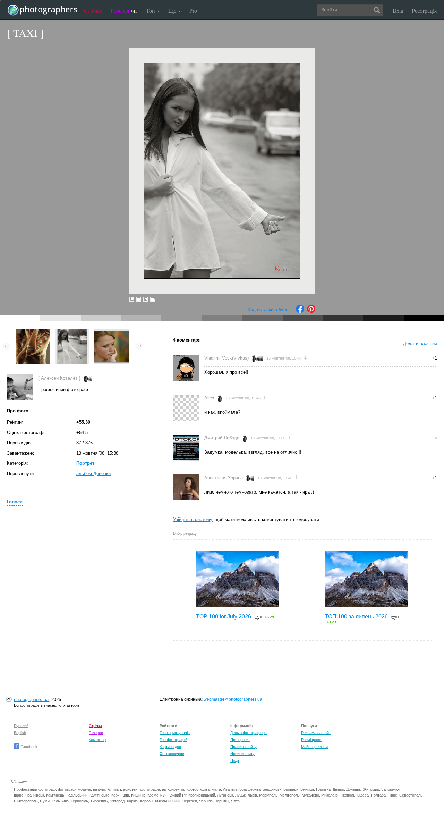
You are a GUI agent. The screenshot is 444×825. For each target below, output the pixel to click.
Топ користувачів (175, 733)
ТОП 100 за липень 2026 (356, 617)
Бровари (290, 789)
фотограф (67, 789)
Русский (21, 726)
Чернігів (206, 801)
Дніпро (338, 789)
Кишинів (138, 795)
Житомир (371, 789)
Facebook (28, 746)
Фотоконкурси (172, 753)
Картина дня (170, 746)
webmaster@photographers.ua (233, 699)
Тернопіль (79, 801)
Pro (193, 10)
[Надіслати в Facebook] (300, 311)
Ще (173, 10)
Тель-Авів (60, 801)
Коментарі (97, 740)
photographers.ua (31, 699)
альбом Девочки (93, 473)
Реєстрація (424, 10)
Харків (132, 801)
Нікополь (347, 795)
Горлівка (323, 789)
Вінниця (307, 789)
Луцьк (240, 795)
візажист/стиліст (107, 789)
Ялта (235, 801)
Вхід (398, 10)
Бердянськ (272, 789)
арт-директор (173, 789)
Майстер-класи (314, 746)
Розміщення (311, 740)
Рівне (392, 795)
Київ (125, 795)
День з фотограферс (248, 733)
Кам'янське (99, 795)
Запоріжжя (390, 789)
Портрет (85, 463)
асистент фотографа (141, 789)
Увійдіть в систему (192, 519)
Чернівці (222, 801)
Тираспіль (99, 801)
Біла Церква (250, 789)
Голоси (15, 501)
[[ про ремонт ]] (33, 332)
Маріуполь (268, 795)
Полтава (378, 795)
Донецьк (353, 789)
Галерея (124, 10)
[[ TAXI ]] (72, 332)
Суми (45, 801)
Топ (151, 10)
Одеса (363, 795)
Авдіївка (230, 789)
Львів (252, 795)
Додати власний (420, 343)
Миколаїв (329, 795)
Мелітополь (290, 795)
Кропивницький (201, 795)
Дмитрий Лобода (221, 437)
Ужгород (117, 801)
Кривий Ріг (177, 795)
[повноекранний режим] (152, 299)
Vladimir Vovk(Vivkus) (226, 358)
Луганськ (225, 795)
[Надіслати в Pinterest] (311, 311)
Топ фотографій (173, 740)
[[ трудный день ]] (111, 332)
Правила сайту (243, 746)
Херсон (146, 801)
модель (84, 789)
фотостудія (197, 789)
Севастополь (410, 795)
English (20, 733)
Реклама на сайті (316, 733)
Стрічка (93, 10)
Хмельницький (167, 801)
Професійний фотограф (35, 789)
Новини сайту (242, 753)
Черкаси (189, 801)
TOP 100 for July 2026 (223, 617)
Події (234, 760)
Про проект (240, 740)
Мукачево (310, 795)
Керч (115, 795)
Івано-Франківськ (29, 795)
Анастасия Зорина (223, 477)
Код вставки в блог (268, 309)
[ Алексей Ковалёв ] (59, 378)
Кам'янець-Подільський (66, 795)
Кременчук (156, 795)
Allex (209, 398)
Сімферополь (26, 801)
